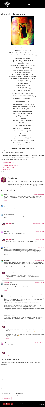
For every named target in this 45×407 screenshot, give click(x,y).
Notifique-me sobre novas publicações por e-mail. (13, 395)
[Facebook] (6, 404)
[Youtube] (9, 404)
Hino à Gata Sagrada (8, 167)
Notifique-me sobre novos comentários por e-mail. (13, 393)
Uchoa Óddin (6, 282)
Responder (5, 200)
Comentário (4, 364)
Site (1, 388)
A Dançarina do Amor (9, 162)
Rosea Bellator (9, 223)
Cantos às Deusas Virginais (10, 165)
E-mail (2, 384)
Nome (2, 379)
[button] (29, 4)
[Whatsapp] (12, 404)
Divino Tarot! (6, 169)
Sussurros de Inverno (9, 164)
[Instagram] (4, 404)
